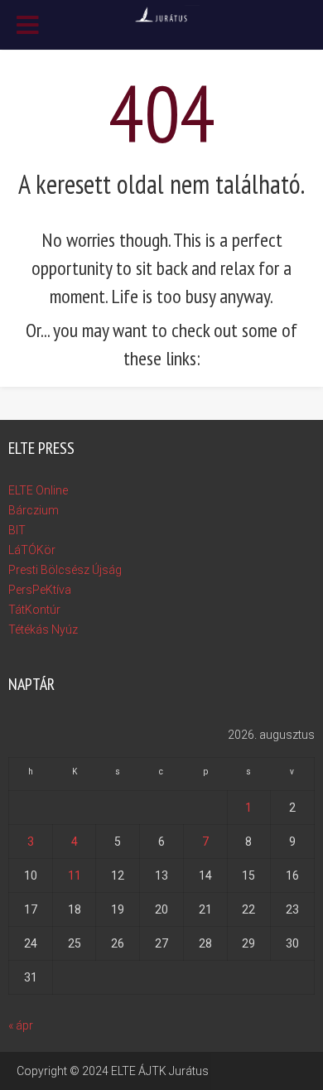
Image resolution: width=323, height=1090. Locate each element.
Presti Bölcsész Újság (65, 569)
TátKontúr (34, 609)
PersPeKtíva (39, 589)
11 (74, 875)
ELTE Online (38, 490)
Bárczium (33, 510)
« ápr (20, 1025)
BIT (17, 530)
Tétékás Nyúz (43, 629)
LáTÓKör (31, 550)
